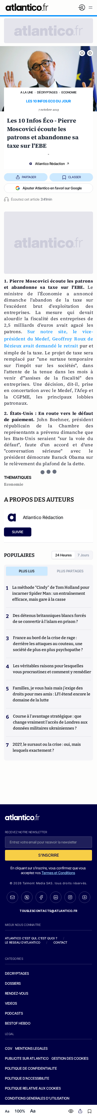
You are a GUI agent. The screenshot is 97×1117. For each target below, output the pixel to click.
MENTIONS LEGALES (31, 1048)
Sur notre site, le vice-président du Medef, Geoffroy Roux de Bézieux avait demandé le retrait (48, 338)
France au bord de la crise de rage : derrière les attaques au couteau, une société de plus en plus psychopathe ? (48, 643)
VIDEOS (11, 1003)
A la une (26, 92)
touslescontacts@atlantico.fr (48, 911)
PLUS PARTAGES (70, 571)
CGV (8, 1048)
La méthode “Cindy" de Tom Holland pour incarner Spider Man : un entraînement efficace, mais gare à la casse (50, 593)
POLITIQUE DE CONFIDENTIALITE (31, 1068)
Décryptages (47, 92)
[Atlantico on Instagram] (70, 897)
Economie (69, 92)
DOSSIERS (13, 983)
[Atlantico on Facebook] (41, 897)
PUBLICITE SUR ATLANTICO (26, 1058)
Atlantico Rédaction (50, 163)
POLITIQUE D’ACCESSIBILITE (27, 1078)
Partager (29, 177)
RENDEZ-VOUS (16, 993)
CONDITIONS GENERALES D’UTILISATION (37, 1098)
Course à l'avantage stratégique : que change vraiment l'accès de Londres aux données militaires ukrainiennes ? (50, 722)
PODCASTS (14, 1013)
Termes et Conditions (58, 873)
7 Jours (83, 555)
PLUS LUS (27, 571)
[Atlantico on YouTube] (84, 897)
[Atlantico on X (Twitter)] (27, 897)
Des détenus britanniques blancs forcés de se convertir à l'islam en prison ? (49, 618)
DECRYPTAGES (17, 973)
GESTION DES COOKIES (69, 1058)
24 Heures (63, 555)
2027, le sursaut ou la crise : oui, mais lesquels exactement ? (47, 747)
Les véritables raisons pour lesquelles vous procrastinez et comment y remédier (52, 669)
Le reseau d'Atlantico (22, 942)
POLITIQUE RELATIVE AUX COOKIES (33, 1088)
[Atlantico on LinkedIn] (55, 897)
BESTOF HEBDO (17, 1023)
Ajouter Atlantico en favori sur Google (52, 188)
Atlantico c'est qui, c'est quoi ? (31, 938)
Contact (60, 942)
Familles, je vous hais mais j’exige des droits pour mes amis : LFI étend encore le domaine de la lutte (51, 694)
